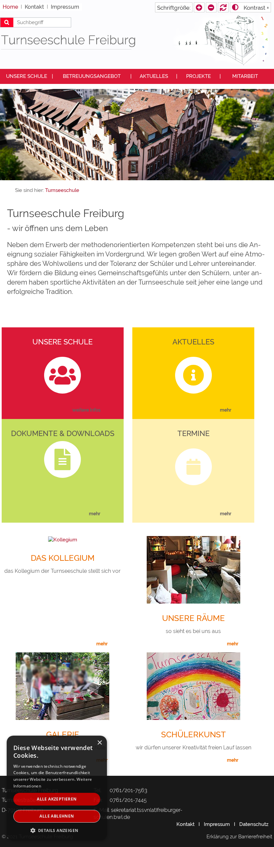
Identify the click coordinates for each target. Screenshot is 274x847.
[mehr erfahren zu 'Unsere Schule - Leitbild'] (108, 410)
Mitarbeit (245, 76)
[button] (56, 830)
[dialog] (57, 788)
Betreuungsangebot (92, 76)
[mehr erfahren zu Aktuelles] (239, 410)
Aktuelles (154, 76)
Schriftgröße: (173, 7)
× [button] (99, 742)
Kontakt (185, 824)
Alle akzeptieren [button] (57, 799)
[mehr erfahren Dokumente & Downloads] (108, 514)
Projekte (198, 76)
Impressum (217, 824)
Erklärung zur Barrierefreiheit (239, 837)
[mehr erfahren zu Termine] (239, 514)
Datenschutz (253, 824)
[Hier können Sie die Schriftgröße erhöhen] (211, 7)
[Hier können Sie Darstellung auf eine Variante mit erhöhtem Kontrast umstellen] (250, 7)
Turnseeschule (62, 190)
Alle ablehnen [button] (56, 816)
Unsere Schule (26, 76)
